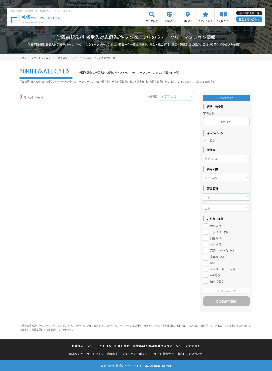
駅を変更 (226, 122)
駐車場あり (217, 281)
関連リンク (76, 353)
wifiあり (215, 275)
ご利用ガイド (223, 21)
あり (212, 140)
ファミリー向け (220, 232)
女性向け (215, 226)
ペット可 (215, 244)
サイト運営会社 (164, 353)
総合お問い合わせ (249, 19)
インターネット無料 (222, 269)
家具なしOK (217, 257)
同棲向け (215, 238)
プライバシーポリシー (136, 353)
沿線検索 (169, 21)
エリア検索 (152, 21)
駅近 (213, 263)
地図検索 (187, 21)
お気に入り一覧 (250, 13)
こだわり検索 (205, 21)
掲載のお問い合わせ (190, 353)
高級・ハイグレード (222, 250)
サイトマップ (95, 353)
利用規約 (113, 353)
